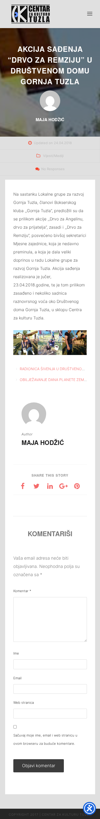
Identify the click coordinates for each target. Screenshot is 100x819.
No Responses (53, 169)
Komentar (22, 591)
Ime (16, 653)
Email (17, 678)
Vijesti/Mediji (53, 156)
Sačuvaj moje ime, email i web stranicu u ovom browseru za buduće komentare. (45, 739)
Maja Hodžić (43, 442)
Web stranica (23, 702)
